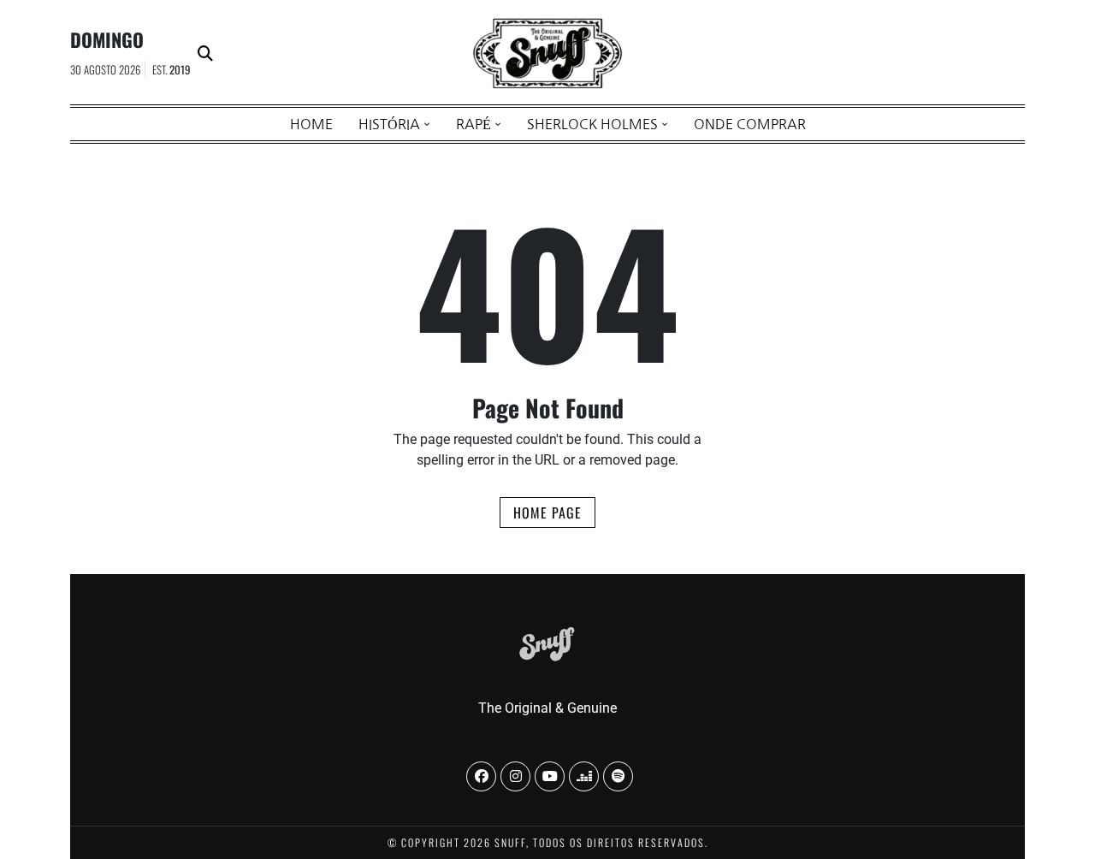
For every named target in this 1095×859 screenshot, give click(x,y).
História (389, 124)
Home (311, 124)
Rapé (473, 124)
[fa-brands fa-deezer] (584, 776)
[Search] (205, 53)
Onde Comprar (750, 124)
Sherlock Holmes (592, 124)
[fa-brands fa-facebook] (481, 776)
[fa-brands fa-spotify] (618, 776)
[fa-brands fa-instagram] (515, 776)
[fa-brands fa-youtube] (550, 776)
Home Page (547, 512)
